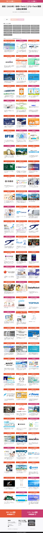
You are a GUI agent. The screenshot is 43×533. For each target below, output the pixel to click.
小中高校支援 (26, 32)
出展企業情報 (19, 523)
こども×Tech (20, 19)
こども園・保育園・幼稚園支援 (17, 32)
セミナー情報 (19, 524)
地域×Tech (14, 19)
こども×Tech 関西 (22, 522)
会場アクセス (19, 525)
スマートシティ (26, 30)
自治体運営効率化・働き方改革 (17, 25)
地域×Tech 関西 (22, 520)
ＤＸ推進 (8, 25)
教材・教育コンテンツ (35, 32)
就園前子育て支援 (8, 32)
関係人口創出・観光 (26, 25)
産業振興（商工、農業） (35, 25)
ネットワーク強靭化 (8, 30)
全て (7, 19)
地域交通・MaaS (17, 30)
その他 (8, 34)
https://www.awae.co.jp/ (10, 525)
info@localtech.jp (10, 524)
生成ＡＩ (35, 30)
